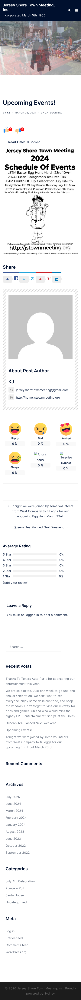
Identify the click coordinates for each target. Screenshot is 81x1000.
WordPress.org (16, 952)
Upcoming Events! (19, 730)
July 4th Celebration (20, 881)
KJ (8, 112)
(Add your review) (16, 583)
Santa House (15, 895)
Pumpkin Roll (15, 888)
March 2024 (14, 810)
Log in (10, 931)
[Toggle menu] (76, 10)
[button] (68, 10)
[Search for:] (33, 646)
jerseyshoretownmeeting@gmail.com (42, 390)
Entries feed (14, 938)
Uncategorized (52, 112)
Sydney (49, 993)
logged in (32, 615)
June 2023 (13, 838)
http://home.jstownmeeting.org (38, 397)
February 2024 (16, 817)
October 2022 (16, 845)
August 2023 (15, 831)
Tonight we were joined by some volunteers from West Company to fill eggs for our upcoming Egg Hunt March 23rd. (42, 511)
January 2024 (15, 824)
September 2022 (18, 852)
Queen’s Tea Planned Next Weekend (39, 527)
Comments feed (17, 945)
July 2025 (13, 797)
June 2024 (13, 804)
